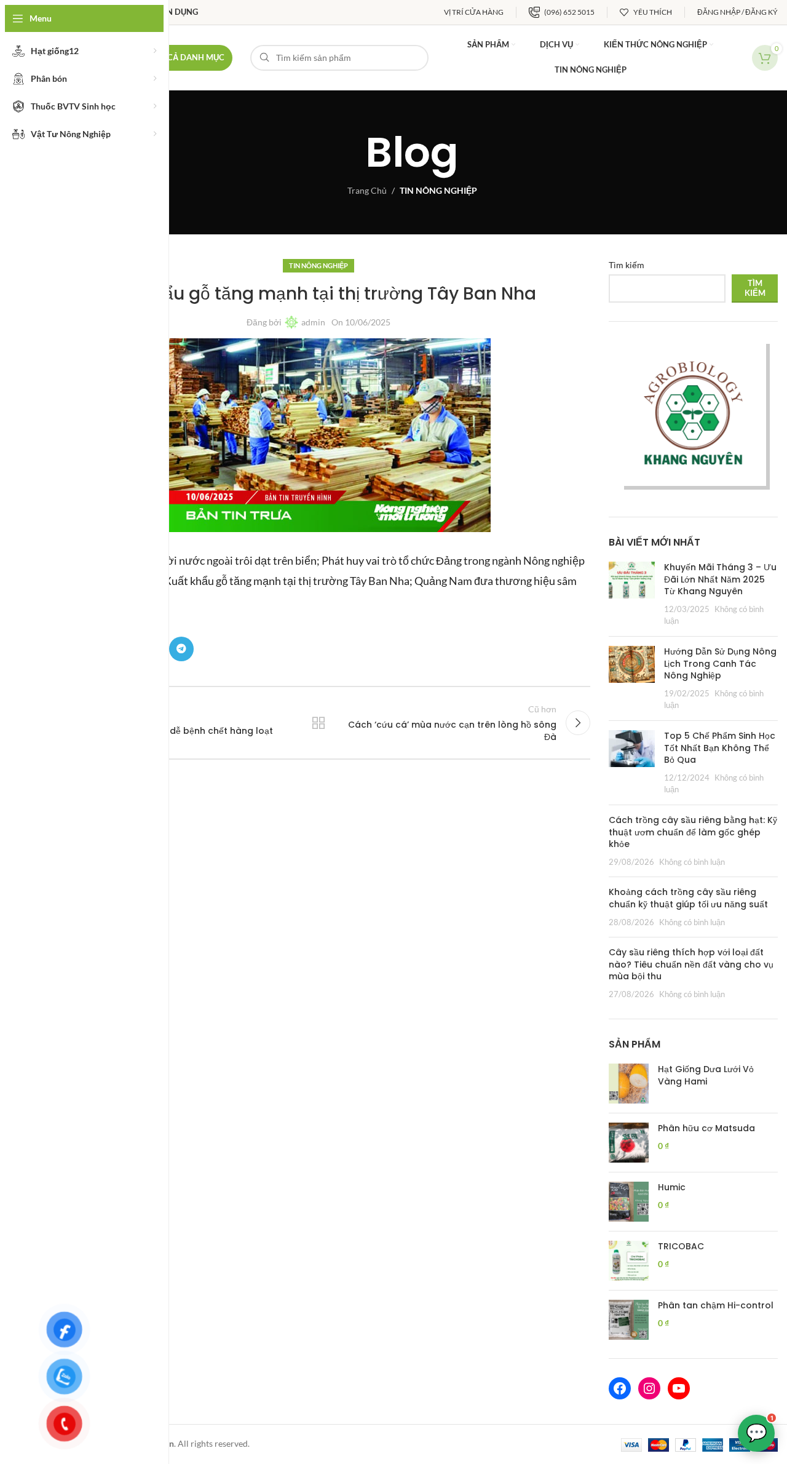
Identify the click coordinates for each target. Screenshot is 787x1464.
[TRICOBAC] (629, 1261)
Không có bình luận (692, 862)
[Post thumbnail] (632, 594)
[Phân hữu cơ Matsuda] (629, 1143)
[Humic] (629, 1202)
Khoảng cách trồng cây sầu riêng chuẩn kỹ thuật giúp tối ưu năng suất (688, 898)
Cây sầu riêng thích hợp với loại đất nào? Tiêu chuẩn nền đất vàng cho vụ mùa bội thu (691, 964)
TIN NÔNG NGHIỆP (438, 190)
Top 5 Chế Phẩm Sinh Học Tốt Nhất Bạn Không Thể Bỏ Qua (719, 748)
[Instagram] (649, 1388)
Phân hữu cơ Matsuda (706, 1128)
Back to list (318, 722)
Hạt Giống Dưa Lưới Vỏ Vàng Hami (706, 1076)
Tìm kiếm (626, 265)
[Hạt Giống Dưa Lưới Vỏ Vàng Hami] (629, 1084)
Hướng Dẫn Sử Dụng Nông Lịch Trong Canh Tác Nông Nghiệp (720, 663)
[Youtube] (679, 1388)
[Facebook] (620, 1388)
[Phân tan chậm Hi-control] (629, 1320)
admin (313, 322)
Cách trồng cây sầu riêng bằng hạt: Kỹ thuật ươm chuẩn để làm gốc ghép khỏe (693, 832)
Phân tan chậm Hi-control (715, 1305)
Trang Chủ (367, 190)
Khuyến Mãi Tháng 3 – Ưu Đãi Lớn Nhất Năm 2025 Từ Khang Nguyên (720, 579)
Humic (672, 1187)
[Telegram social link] (181, 649)
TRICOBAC (681, 1246)
